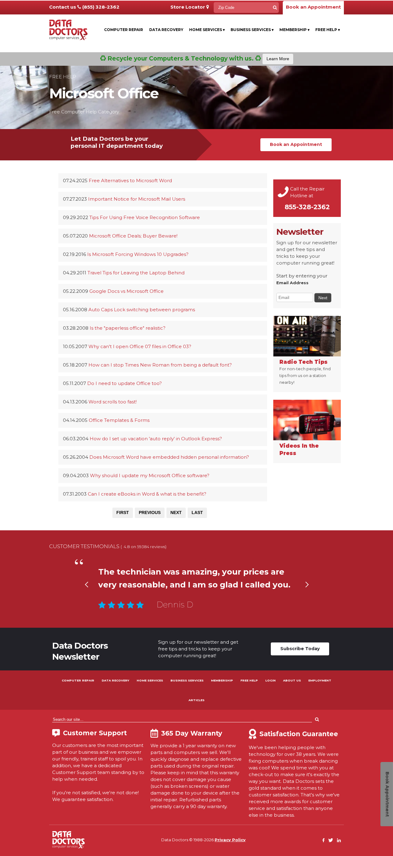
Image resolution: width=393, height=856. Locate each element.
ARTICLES (196, 700)
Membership (294, 29)
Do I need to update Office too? (124, 383)
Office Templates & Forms (119, 420)
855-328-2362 (307, 207)
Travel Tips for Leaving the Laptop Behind (136, 273)
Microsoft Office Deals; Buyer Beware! (133, 236)
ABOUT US (292, 680)
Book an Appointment (313, 7)
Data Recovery (166, 29)
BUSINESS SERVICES (187, 680)
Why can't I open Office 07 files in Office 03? (139, 346)
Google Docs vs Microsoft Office (126, 291)
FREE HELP (249, 680)
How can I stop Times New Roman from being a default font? (160, 365)
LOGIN (270, 680)
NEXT (176, 512)
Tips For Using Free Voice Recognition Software (144, 217)
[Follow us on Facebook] (323, 840)
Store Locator (188, 7)
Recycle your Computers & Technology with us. (197, 58)
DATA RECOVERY (115, 680)
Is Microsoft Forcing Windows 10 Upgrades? (138, 254)
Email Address (292, 282)
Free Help (327, 29)
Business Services (252, 29)
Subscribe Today (300, 648)
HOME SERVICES (150, 680)
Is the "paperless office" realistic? (127, 328)
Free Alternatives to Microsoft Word (130, 180)
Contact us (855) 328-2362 (84, 7)
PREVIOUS (150, 512)
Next (306, 592)
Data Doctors (68, 839)
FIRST (122, 512)
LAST (197, 512)
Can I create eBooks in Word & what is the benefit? (147, 494)
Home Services (207, 29)
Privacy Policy (230, 839)
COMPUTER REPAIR (78, 680)
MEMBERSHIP (222, 680)
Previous (86, 592)
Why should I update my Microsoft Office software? (149, 475)
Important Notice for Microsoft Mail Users (136, 199)
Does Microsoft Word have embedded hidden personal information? (169, 457)
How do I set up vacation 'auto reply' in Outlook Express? (156, 439)
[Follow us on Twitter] (330, 840)
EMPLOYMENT (319, 680)
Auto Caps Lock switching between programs (141, 309)
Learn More (278, 58)
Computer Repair (123, 29)
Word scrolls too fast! (112, 402)
